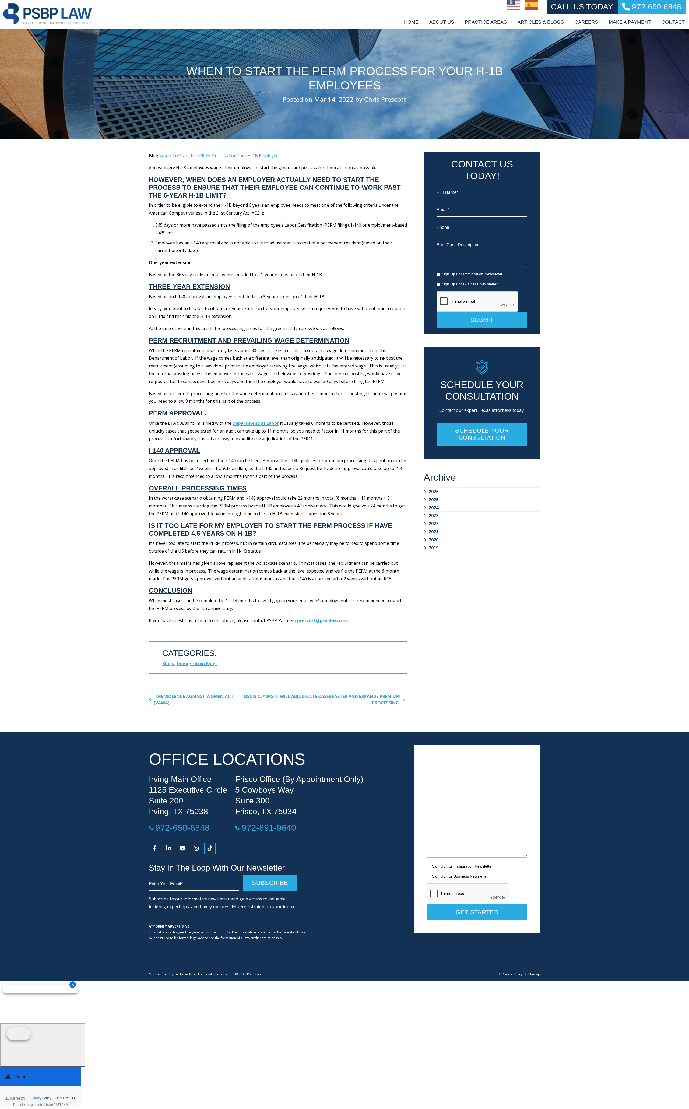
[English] (514, 4)
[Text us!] (42, 1045)
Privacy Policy (512, 974)
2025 (433, 500)
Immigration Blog (196, 663)
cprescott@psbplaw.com (321, 620)
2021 (433, 532)
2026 (433, 491)
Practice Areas (486, 22)
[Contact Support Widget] (40, 1087)
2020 (433, 540)
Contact (673, 22)
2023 (433, 515)
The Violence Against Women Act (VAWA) (194, 699)
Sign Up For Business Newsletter (470, 284)
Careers (586, 22)
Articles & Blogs (541, 22)
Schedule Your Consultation (482, 434)
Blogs (168, 663)
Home (411, 22)
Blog (153, 156)
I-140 (231, 461)
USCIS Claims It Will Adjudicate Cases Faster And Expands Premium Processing (322, 699)
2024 (433, 508)
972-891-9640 (269, 828)
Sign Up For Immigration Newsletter (472, 274)
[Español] (531, 4)
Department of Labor (256, 423)
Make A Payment (630, 22)
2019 (433, 548)
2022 (433, 524)
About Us (441, 22)
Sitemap (534, 974)
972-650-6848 (182, 828)
